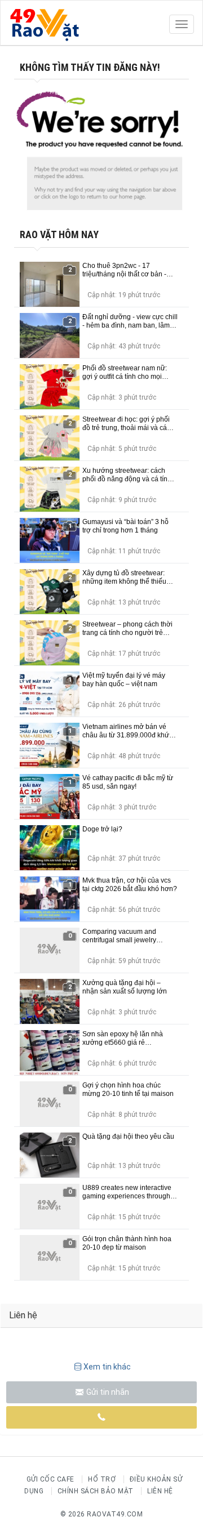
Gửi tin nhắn (107, 1392)
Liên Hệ (160, 1491)
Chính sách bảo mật (96, 1491)
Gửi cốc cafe (50, 1479)
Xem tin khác (107, 1366)
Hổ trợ (102, 1479)
